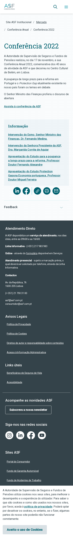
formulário (32, 253)
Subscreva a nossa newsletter (28, 409)
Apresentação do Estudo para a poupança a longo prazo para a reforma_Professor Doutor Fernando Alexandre (34, 160)
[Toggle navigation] (66, 7)
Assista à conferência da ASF (22, 106)
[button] (55, 7)
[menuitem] (36, 324)
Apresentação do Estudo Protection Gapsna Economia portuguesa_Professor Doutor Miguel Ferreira (34, 175)
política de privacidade (38, 506)
